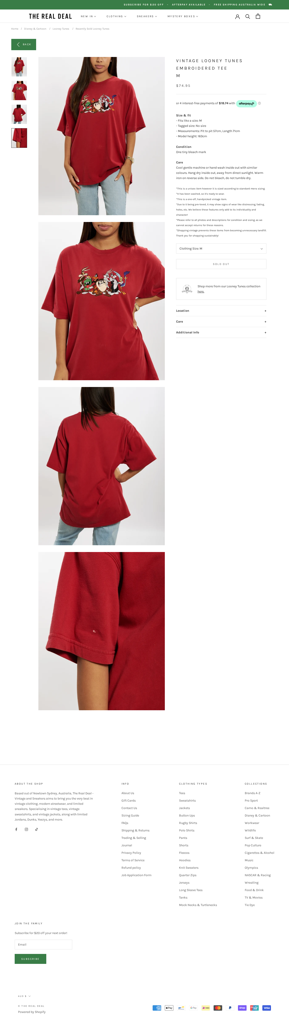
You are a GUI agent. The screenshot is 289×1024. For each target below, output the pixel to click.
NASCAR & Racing (258, 875)
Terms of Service (132, 860)
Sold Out (221, 264)
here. (201, 292)
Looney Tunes (61, 28)
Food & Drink (254, 890)
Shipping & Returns (135, 830)
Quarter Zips (187, 875)
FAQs (124, 823)
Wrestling (252, 883)
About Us (127, 793)
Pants (183, 838)
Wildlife (250, 830)
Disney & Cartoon (35, 28)
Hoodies (185, 860)
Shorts (183, 845)
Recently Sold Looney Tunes (92, 28)
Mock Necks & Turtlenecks (198, 905)
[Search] (247, 16)
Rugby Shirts (188, 823)
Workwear (252, 823)
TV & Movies (254, 897)
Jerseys (184, 883)
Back (27, 44)
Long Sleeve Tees (191, 890)
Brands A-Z (252, 793)
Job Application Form (136, 875)
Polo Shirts (186, 830)
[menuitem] (88, 16)
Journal (126, 845)
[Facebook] (16, 829)
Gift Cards (128, 800)
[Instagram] (26, 829)
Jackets (184, 808)
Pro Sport (251, 800)
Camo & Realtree (257, 808)
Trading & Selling (133, 838)
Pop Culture (253, 845)
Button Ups (187, 815)
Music (249, 860)
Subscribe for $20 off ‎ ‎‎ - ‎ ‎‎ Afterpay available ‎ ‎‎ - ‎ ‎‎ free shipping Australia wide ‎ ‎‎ (205, 4)
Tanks (183, 897)
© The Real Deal (31, 1006)
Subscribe (30, 958)
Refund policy (131, 868)
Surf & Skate (254, 838)
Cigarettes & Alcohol (259, 853)
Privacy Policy (131, 853)
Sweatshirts (187, 800)
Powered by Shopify (32, 1012)
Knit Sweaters (188, 868)
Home (14, 28)
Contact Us (129, 808)
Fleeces (184, 853)
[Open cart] (258, 16)
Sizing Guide (130, 815)
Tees (182, 793)
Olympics (251, 868)
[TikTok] (36, 829)
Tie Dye (250, 905)
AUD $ (22, 996)
